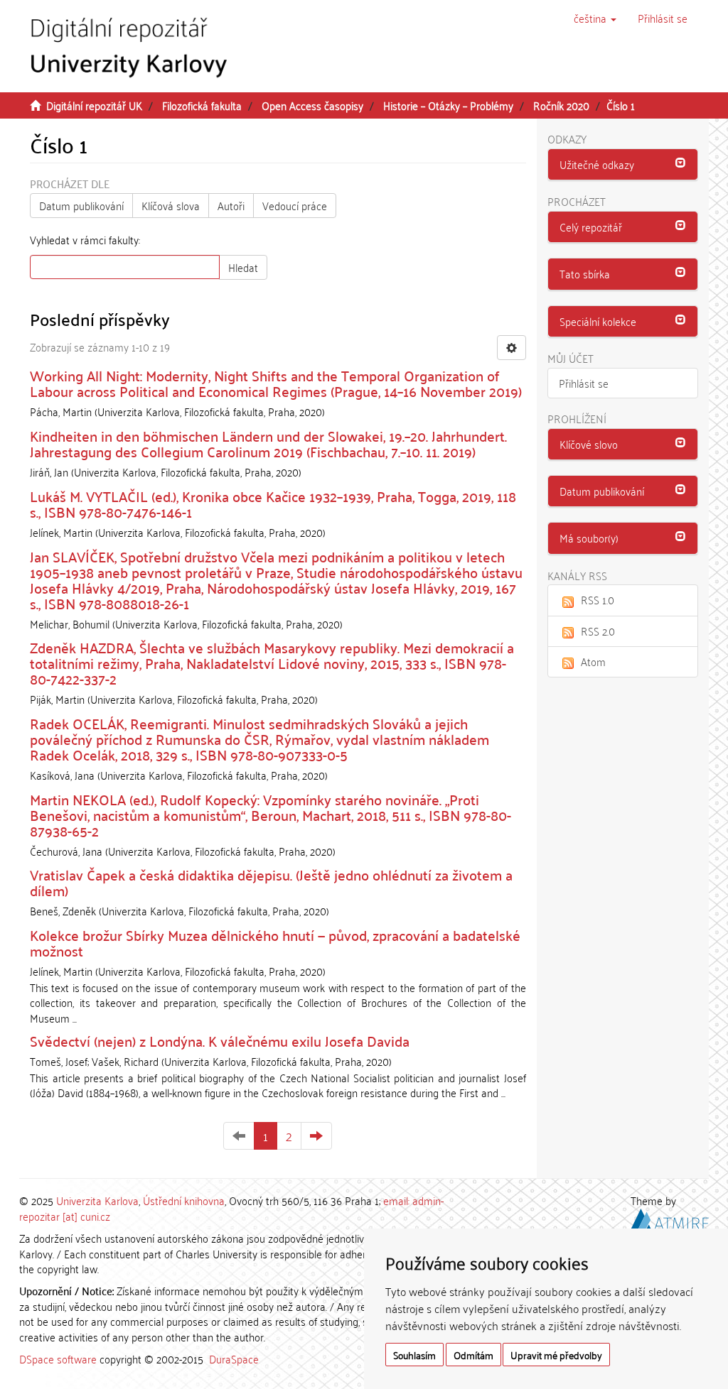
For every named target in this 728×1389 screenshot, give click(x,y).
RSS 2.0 (598, 631)
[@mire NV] (670, 1216)
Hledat (243, 267)
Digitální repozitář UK (94, 105)
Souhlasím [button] (414, 1354)
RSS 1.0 (597, 599)
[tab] (623, 164)
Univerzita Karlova (97, 1200)
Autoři (231, 205)
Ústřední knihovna (184, 1200)
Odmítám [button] (473, 1354)
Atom (593, 661)
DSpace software (58, 1358)
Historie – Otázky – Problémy (448, 105)
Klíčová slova (170, 205)
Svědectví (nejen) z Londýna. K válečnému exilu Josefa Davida (220, 1040)
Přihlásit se (584, 383)
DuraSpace (234, 1358)
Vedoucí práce (294, 205)
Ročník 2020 (561, 105)
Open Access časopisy (312, 105)
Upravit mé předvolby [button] (556, 1354)
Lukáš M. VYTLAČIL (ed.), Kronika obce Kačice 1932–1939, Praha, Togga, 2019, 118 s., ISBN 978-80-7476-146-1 (273, 503)
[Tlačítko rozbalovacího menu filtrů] (511, 347)
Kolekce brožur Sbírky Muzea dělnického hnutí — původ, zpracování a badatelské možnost (275, 942)
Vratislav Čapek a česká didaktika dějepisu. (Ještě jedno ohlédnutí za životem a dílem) (271, 882)
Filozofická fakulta (202, 105)
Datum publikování (81, 205)
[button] (595, 18)
